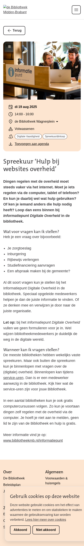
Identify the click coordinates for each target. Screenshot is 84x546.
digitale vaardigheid (28, 136)
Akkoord (20, 530)
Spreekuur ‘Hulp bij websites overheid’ (31, 165)
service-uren (13, 378)
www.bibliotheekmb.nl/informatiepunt (33, 440)
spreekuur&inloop (55, 136)
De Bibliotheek (14, 478)
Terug (17, 30)
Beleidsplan (12, 485)
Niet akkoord (46, 530)
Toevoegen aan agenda (32, 144)
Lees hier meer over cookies (45, 519)
